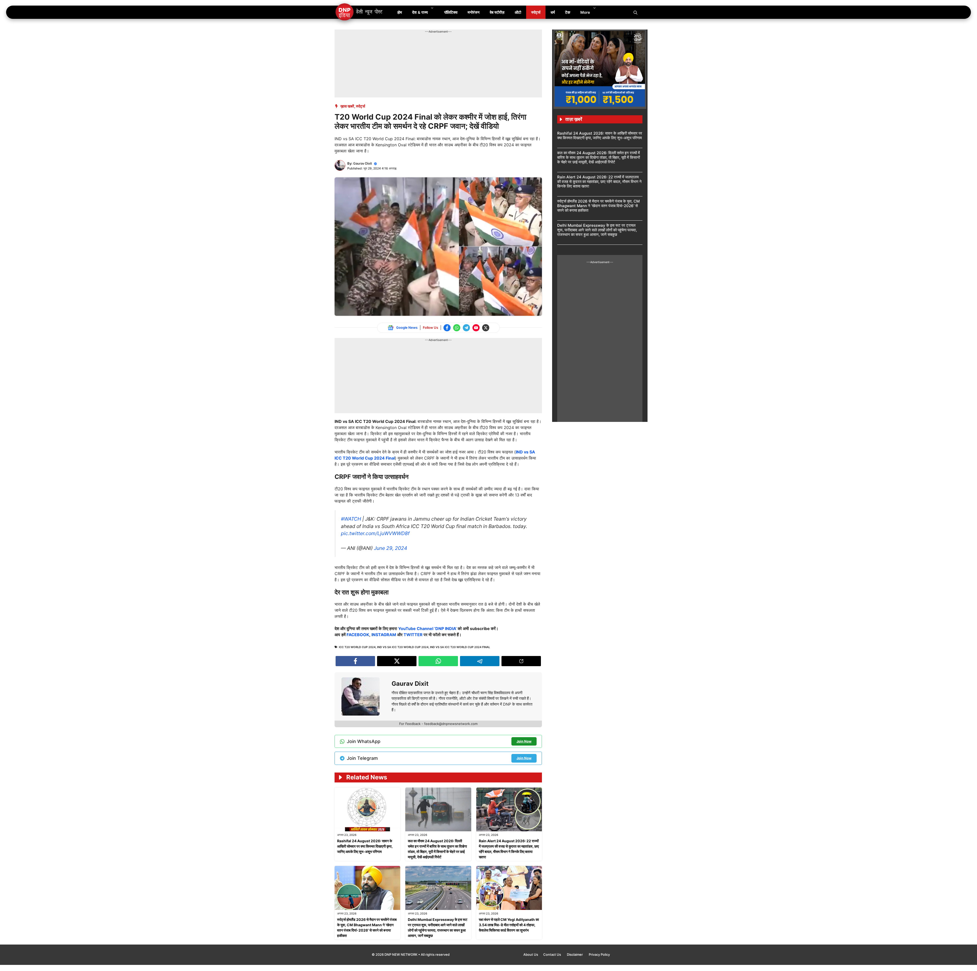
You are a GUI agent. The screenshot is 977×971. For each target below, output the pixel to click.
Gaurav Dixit (362, 163)
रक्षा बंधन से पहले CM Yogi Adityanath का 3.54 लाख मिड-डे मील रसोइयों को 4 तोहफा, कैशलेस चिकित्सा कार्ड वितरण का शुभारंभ (509, 924)
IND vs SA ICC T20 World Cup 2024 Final (460, 647)
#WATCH (351, 519)
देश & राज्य (420, 12)
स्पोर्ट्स (535, 12)
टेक (567, 12)
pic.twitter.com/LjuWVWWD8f (375, 533)
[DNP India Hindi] (359, 12)
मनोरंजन (474, 12)
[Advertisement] (427, 45)
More (585, 12)
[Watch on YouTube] (476, 327)
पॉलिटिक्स (450, 12)
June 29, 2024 (390, 548)
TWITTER (413, 634)
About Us (530, 954)
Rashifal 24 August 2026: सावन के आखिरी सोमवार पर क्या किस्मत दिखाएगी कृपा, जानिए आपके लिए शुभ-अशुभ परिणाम (365, 846)
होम (399, 12)
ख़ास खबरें (347, 106)
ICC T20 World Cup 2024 (357, 647)
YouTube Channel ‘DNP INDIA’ (427, 628)
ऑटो (518, 12)
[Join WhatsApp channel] (456, 327)
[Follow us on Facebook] (447, 327)
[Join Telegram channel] (466, 327)
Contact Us (552, 954)
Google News (407, 327)
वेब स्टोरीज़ (497, 12)
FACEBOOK (358, 634)
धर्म (553, 12)
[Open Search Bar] (635, 12)
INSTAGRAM (383, 634)
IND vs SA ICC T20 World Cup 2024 (402, 647)
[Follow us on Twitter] (485, 327)
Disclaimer (575, 954)
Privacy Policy (599, 954)
